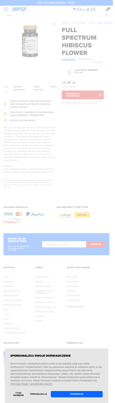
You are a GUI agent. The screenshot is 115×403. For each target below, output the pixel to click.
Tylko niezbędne (18, 394)
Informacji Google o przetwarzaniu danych (31, 383)
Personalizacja (38, 394)
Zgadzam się (76, 394)
